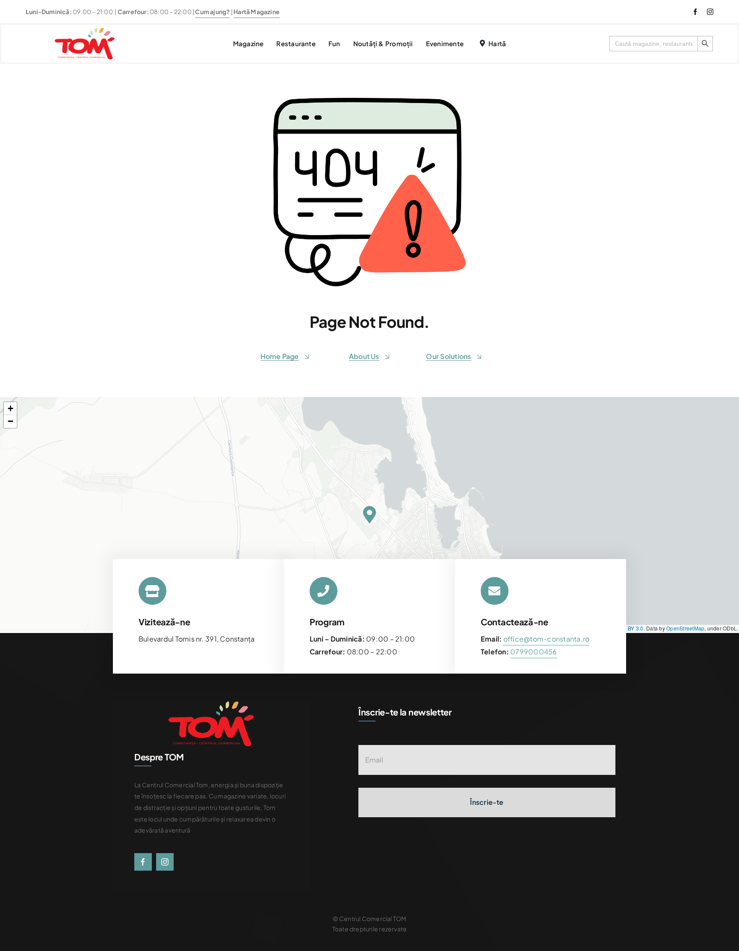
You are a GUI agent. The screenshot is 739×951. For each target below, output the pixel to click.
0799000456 (533, 651)
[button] (369, 515)
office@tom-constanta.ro (546, 638)
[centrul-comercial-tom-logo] (85, 30)
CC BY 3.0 (631, 628)
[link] (533, 651)
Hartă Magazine (257, 11)
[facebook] (695, 12)
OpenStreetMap (685, 628)
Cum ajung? (212, 11)
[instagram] (710, 12)
